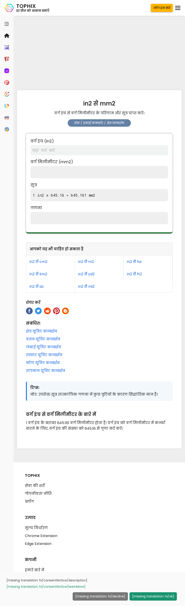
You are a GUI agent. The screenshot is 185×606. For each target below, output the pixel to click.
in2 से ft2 (134, 274)
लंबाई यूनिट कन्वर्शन (43, 347)
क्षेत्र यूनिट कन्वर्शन (41, 331)
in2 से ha (134, 261)
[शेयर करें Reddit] (47, 311)
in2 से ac (37, 286)
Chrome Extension (41, 535)
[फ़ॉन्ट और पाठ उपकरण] (7, 82)
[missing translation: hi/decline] (100, 596)
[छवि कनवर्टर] (7, 47)
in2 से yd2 (86, 274)
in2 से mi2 (86, 286)
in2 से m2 (86, 261)
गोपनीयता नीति (38, 493)
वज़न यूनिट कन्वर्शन (43, 339)
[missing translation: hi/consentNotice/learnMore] (46, 586)
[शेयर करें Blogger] (65, 311)
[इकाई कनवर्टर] (7, 106)
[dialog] (92, 589)
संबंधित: (33, 323)
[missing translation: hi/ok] (153, 596)
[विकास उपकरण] (7, 71)
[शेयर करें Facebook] (29, 311)
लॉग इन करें (161, 8)
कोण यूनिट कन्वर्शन (43, 362)
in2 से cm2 (38, 261)
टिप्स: (34, 387)
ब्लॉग (29, 501)
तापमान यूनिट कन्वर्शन (45, 370)
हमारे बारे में (34, 570)
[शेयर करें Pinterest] (56, 311)
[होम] (7, 35)
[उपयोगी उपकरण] (7, 129)
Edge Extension (38, 543)
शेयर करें (33, 302)
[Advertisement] (99, 51)
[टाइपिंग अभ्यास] (7, 118)
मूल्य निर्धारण (36, 527)
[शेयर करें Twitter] (38, 311)
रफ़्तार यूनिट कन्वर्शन (44, 355)
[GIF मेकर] (7, 59)
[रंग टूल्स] (7, 94)
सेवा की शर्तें (35, 485)
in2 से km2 (38, 274)
